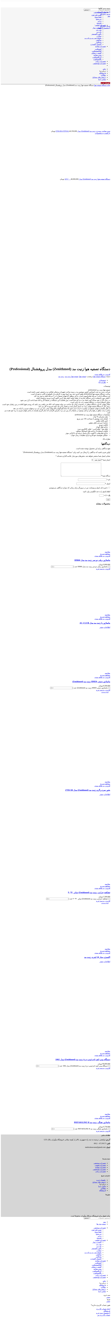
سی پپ (98, 30)
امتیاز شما (106, 460)
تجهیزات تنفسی (100, 1165)
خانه (108, 85)
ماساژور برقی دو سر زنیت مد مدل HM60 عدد (91, 567)
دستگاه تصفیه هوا (100, 85)
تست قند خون (96, 15)
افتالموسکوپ (96, 51)
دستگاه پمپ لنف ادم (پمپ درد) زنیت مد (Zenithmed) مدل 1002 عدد (84, 1066)
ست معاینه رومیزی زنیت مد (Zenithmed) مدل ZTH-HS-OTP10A (83, 131)
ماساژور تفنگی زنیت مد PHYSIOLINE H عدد (91, 1129)
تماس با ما (102, 1186)
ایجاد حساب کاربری (103, 1309)
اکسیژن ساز (97, 28)
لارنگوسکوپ (96, 57)
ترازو (99, 21)
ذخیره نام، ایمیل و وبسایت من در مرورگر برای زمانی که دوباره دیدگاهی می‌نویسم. (78, 488)
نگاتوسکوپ (97, 59)
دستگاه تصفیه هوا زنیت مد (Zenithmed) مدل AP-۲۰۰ (87, 179)
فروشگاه (102, 1190)
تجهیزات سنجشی (100, 1163)
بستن (108, 1297)
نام (108, 480)
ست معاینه (97, 55)
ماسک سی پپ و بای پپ (92, 38)
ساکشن (98, 40)
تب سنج (98, 19)
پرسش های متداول (99, 1182)
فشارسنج (98, 17)
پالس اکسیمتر (96, 34)
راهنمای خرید (105, 83)
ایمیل (107, 484)
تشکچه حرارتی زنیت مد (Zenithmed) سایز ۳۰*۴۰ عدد (89, 899)
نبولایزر (98, 36)
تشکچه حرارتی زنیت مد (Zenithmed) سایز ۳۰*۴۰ (89, 892)
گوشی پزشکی (96, 53)
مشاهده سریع (105, 554)
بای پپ (98, 32)
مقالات (103, 1188)
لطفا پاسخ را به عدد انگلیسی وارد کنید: (96, 491)
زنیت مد (61, 376)
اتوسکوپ (98, 49)
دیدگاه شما (105, 476)
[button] (103, 569)
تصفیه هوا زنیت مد (71, 376)
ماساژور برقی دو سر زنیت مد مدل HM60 (92, 560)
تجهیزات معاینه (100, 1167)
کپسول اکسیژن (95, 44)
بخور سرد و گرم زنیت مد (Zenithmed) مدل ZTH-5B (87, 790)
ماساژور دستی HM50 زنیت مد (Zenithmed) (91, 681)
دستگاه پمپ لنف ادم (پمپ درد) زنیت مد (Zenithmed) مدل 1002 (82, 1059)
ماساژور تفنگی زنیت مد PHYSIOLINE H (92, 1122)
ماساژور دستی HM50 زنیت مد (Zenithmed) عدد (91, 688)
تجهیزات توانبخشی (99, 1169)
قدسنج (99, 23)
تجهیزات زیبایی (100, 1171)
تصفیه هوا (82, 376)
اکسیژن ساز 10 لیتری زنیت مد (97, 957)
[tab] (53, 380)
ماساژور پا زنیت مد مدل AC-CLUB (95, 623)
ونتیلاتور (98, 42)
